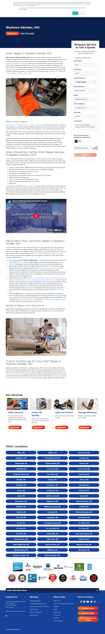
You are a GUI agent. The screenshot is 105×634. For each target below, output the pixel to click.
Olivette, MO (21, 512)
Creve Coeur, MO (84, 469)
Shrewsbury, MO (84, 517)
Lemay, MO (84, 496)
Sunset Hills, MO (52, 534)
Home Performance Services (39, 606)
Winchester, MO (84, 550)
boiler (44, 129)
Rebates (21, 294)
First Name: (78, 61)
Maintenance (34, 615)
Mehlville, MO (21, 507)
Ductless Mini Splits (24, 266)
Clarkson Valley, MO (52, 463)
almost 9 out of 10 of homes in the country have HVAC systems (46, 278)
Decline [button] (82, 13)
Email (76, 95)
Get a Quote (12, 33)
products (21, 262)
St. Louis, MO (84, 528)
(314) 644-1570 (10, 607)
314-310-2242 (10, 73)
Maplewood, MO (52, 501)
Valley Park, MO (52, 539)
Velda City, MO (84, 539)
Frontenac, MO (52, 485)
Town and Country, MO (84, 534)
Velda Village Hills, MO (21, 544)
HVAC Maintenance (15, 278)
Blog (55, 609)
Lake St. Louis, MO (52, 496)
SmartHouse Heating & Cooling (15, 63)
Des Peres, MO (52, 474)
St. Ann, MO (21, 523)
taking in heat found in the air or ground (50, 268)
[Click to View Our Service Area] (6, 616)
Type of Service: (80, 78)
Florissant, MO (21, 485)
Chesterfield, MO (21, 463)
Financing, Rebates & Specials (63, 603)
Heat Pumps (13, 266)
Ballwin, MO (52, 453)
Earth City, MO (84, 474)
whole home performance (54, 253)
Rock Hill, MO (21, 517)
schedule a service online (24, 73)
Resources (57, 612)
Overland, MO (52, 512)
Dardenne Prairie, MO (21, 474)
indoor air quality (38, 253)
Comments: (78, 121)
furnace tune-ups (31, 186)
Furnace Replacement (16, 260)
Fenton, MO (84, 480)
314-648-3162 (54, 71)
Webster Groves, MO (83, 544)
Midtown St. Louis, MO (52, 507)
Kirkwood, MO (84, 490)
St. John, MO (21, 528)
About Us (57, 601)
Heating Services (35, 601)
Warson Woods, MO (52, 544)
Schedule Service (88, 608)
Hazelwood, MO (52, 490)
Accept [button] (75, 13)
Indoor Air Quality (35, 612)
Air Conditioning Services (38, 603)
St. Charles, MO (83, 523)
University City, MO (21, 539)
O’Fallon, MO (84, 507)
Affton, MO (21, 453)
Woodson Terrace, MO (21, 555)
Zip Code (77, 112)
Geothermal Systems (41, 266)
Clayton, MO (83, 463)
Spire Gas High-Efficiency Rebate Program (53, 299)
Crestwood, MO (52, 469)
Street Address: (80, 104)
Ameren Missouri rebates (27, 299)
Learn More (17, 414)
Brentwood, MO (84, 453)
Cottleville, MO (21, 469)
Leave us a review (88, 613)
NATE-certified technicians (14, 374)
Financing (12, 294)
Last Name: (78, 69)
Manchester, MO (21, 501)
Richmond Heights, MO (84, 512)
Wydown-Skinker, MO (52, 555)
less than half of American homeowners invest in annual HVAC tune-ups (33, 280)
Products (57, 615)
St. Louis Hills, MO (52, 528)
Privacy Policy (58, 621)
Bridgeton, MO (21, 458)
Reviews (56, 606)
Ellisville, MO (21, 480)
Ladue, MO (21, 496)
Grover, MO (21, 490)
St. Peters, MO (21, 534)
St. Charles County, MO (52, 523)
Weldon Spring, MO (21, 550)
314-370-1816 (27, 33)
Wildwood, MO (52, 550)
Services (56, 618)
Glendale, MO (84, 485)
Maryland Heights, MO (84, 501)
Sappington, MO (52, 517)
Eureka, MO (52, 480)
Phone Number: (79, 86)
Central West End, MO (52, 458)
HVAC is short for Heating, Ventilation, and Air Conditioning (24, 125)
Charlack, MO (84, 458)
